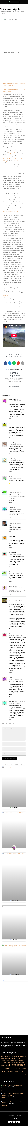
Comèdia (12, 1060)
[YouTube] (16, 1122)
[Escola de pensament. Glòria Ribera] (4, 1104)
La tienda (13, 212)
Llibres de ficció (14, 356)
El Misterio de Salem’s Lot (14, 159)
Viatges (25, 1074)
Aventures (2, 1058)
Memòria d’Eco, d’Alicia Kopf (15, 1085)
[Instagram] (11, 1122)
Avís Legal (14, 1118)
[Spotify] (19, 1122)
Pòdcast (14, 1074)
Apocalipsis (6, 212)
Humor (7, 1065)
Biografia (7, 1058)
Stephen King (12, 153)
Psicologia (10, 1074)
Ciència (12, 1058)
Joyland (15, 296)
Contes (16, 1060)
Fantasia (8, 356)
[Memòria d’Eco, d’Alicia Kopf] (4, 1088)
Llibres (22, 11)
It (17, 212)
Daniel (10, 599)
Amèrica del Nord (11, 355)
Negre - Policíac (14, 1071)
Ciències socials (5, 1060)
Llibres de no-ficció (9, 1068)
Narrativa (21, 356)
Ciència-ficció (19, 355)
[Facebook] (9, 1122)
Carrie (5, 159)
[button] (5, 363)
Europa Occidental (15, 1062)
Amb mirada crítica (7, 1056)
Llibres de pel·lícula (22, 1068)
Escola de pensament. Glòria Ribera (17, 1101)
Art (25, 1056)
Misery (5, 161)
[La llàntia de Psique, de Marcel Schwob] (4, 1096)
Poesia (21, 1071)
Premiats (4, 1074)
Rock (18, 1074)
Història (3, 1065)
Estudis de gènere (5, 1062)
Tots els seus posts (14, 386)
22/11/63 (5, 296)
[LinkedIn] (14, 1122)
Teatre (21, 1074)
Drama (21, 1060)
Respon (10, 418)
